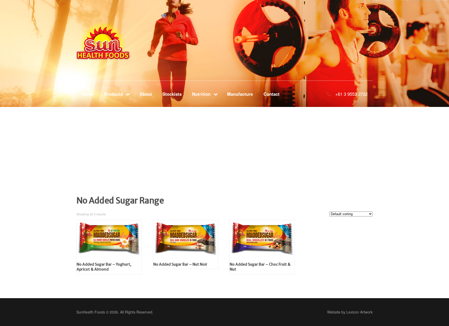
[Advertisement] (156, 158)
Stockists (172, 94)
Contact (271, 94)
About (146, 94)
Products (113, 94)
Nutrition (201, 94)
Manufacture (240, 94)
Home (88, 94)
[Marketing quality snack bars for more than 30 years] (110, 41)
